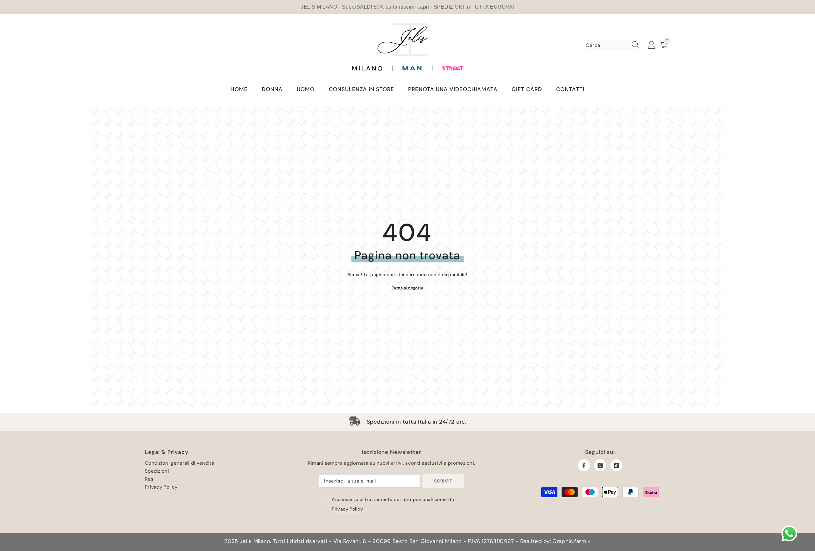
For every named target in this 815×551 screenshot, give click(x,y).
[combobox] (607, 45)
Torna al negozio (407, 287)
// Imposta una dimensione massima (407, 48)
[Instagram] (600, 465)
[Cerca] (613, 45)
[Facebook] (584, 465)
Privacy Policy (347, 509)
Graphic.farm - (571, 541)
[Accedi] (652, 45)
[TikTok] (616, 465)
